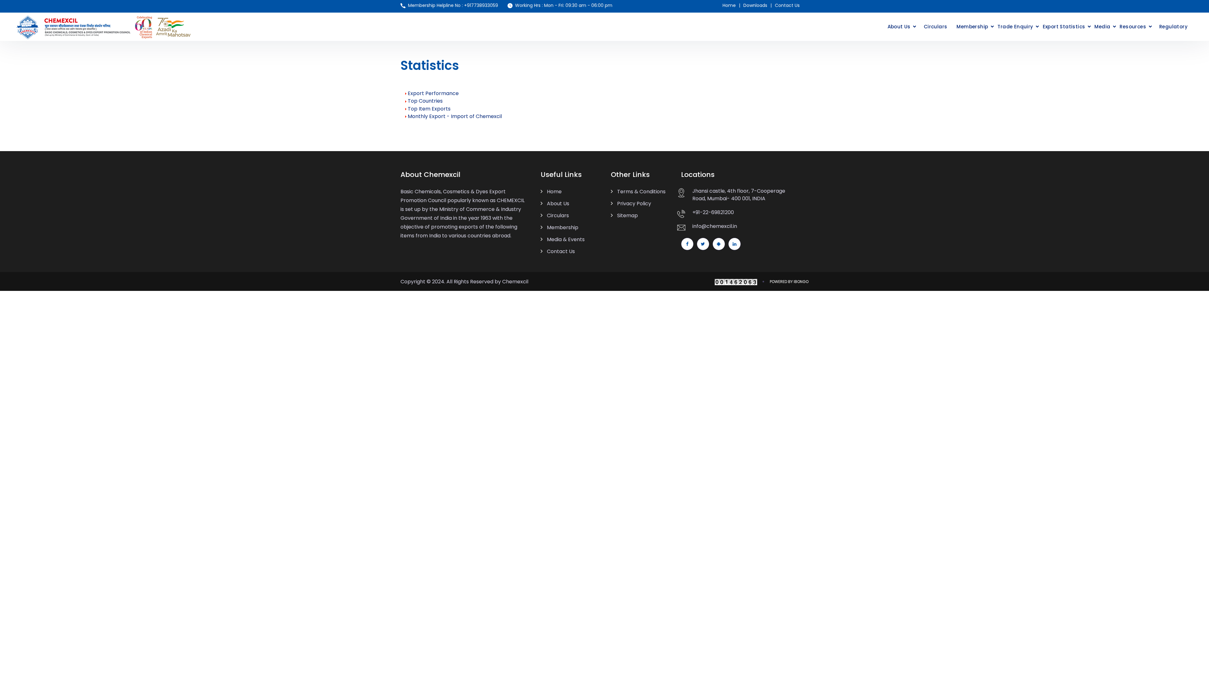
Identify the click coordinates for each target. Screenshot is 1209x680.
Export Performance (433, 93)
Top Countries (425, 101)
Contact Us (787, 5)
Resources (1133, 26)
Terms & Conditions (641, 191)
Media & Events (566, 239)
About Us (899, 26)
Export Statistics (1064, 26)
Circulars (935, 26)
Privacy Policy (634, 203)
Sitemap (627, 215)
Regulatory (1173, 26)
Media (1102, 26)
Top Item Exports (429, 108)
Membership (972, 26)
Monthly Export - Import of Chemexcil (455, 116)
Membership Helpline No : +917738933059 (453, 5)
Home (729, 5)
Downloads (755, 5)
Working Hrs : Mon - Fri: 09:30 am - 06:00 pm (563, 5)
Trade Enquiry (1015, 26)
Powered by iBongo (789, 281)
